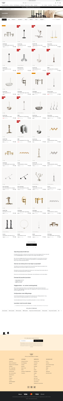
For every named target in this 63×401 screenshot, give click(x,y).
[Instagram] (31, 387)
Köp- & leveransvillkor (12, 373)
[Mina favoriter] (58, 3)
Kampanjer (55, 5)
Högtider (35, 373)
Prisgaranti (10, 378)
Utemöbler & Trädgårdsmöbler (26, 371)
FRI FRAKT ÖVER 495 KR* (32, 0)
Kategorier (13, 19)
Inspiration (59, 5)
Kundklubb (10, 366)
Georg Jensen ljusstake (53, 310)
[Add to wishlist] (13, 46)
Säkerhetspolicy (11, 374)
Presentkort (23, 373)
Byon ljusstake (4, 310)
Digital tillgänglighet (12, 381)
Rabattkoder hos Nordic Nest (38, 383)
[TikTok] (34, 387)
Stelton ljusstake (11, 310)
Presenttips (35, 376)
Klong (19, 305)
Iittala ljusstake (44, 310)
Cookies (10, 376)
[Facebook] (28, 387)
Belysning (22, 5)
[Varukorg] (60, 3)
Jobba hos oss (48, 366)
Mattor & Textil (27, 5)
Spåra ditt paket (11, 371)
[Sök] (23, 3)
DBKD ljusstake (25, 310)
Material (31, 19)
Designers (41, 19)
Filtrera (5, 19)
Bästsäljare (35, 371)
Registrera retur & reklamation (13, 364)
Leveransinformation (12, 369)
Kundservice (11, 361)
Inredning (11, 5)
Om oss (47, 361)
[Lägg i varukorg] (15, 46)
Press (47, 369)
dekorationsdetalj (20, 255)
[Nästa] (61, 311)
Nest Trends (36, 378)
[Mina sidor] (56, 3)
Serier (36, 19)
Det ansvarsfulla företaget (50, 364)
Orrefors (16, 281)
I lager (9, 19)
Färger (26, 19)
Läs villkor (31, 346)
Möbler (32, 5)
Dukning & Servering (5, 5)
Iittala (16, 282)
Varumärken (50, 5)
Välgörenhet (48, 371)
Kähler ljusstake (18, 310)
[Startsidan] (3, 3)
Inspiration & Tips (36, 361)
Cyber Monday (36, 381)
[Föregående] (2, 311)
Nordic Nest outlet (48, 373)
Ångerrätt (10, 383)
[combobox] (58, 0)
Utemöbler (35, 5)
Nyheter (45, 5)
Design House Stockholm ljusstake (35, 310)
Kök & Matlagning (16, 5)
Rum (42, 5)
